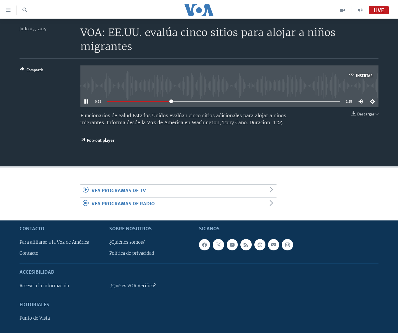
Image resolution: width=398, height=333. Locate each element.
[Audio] (360, 10)
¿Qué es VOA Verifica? (133, 285)
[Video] (342, 10)
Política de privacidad (131, 253)
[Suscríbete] (273, 244)
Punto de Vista (35, 318)
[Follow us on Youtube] (232, 244)
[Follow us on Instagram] (287, 244)
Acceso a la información (44, 285)
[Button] (31, 70)
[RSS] (245, 244)
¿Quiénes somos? (127, 242)
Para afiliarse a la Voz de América (54, 242)
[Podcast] (259, 244)
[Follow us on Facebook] (204, 244)
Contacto (29, 253)
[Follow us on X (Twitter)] (218, 244)
